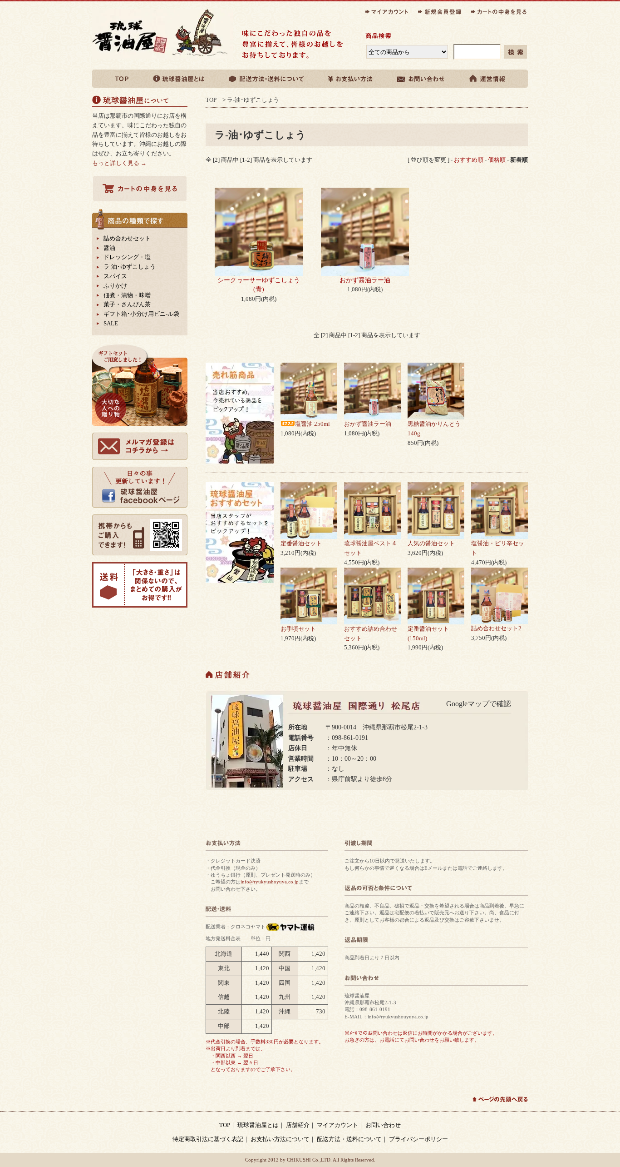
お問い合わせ (383, 1125)
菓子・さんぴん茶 (127, 304)
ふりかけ (115, 285)
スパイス (115, 276)
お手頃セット (298, 628)
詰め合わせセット (127, 238)
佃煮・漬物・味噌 (127, 295)
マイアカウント (337, 1125)
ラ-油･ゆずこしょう (253, 99)
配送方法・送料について (349, 1139)
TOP (211, 99)
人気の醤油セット (431, 543)
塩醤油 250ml (312, 423)
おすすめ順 (468, 159)
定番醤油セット (301, 543)
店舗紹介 (298, 1125)
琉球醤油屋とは (258, 1125)
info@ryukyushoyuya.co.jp (270, 881)
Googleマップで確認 (478, 704)
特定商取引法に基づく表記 (207, 1139)
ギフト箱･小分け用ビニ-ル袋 (141, 313)
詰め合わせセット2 (496, 628)
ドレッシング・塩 (127, 257)
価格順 (497, 159)
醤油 (109, 247)
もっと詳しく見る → (119, 163)
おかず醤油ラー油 (365, 280)
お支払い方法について (280, 1139)
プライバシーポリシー (418, 1139)
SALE (110, 323)
